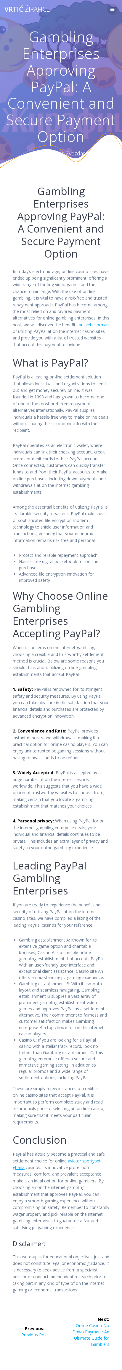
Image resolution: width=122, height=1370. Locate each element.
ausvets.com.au (94, 325)
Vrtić (27, 9)
